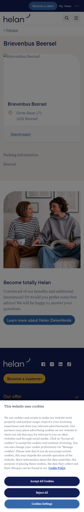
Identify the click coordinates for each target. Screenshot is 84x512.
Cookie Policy (56, 468)
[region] (42, 456)
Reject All (42, 492)
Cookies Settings (42, 504)
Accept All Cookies (42, 481)
